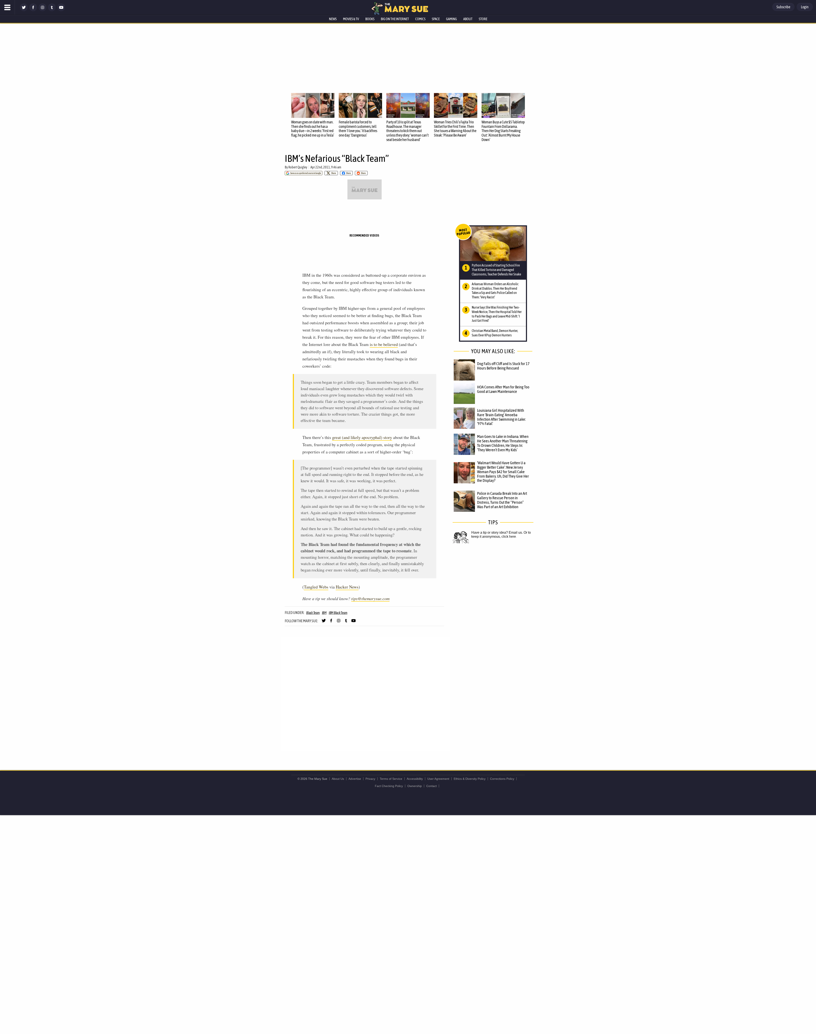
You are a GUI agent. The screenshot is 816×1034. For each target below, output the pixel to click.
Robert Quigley (297, 167)
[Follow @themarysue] (24, 10)
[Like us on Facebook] (33, 10)
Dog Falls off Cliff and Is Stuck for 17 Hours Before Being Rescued (503, 365)
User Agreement (438, 778)
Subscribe (783, 7)
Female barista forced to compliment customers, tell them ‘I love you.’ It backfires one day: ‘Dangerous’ (358, 128)
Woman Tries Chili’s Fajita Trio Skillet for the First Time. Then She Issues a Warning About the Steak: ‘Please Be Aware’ (455, 128)
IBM (324, 612)
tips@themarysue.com (370, 598)
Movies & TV (351, 19)
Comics (420, 19)
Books (369, 19)
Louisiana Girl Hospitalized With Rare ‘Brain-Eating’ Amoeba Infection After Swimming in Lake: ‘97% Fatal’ (501, 417)
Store (483, 19)
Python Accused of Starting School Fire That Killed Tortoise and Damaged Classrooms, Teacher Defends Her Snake (496, 269)
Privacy (370, 778)
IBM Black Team (338, 612)
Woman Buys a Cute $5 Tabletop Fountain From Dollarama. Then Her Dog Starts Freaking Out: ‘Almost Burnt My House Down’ (503, 131)
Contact (431, 786)
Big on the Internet (395, 19)
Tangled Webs (316, 587)
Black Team (313, 612)
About (467, 19)
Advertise (354, 778)
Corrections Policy (502, 778)
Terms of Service (391, 778)
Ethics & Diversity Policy (470, 778)
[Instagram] (42, 10)
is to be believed (384, 344)
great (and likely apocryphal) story (362, 437)
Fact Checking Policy (389, 786)
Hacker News (347, 587)
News (333, 19)
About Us (338, 778)
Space (436, 19)
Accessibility (415, 778)
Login (805, 7)
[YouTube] (61, 10)
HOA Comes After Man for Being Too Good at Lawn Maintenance (503, 389)
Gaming (451, 19)
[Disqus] (365, 693)
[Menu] (7, 7)
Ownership (414, 786)
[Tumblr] (52, 10)
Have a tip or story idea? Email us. (497, 532)
